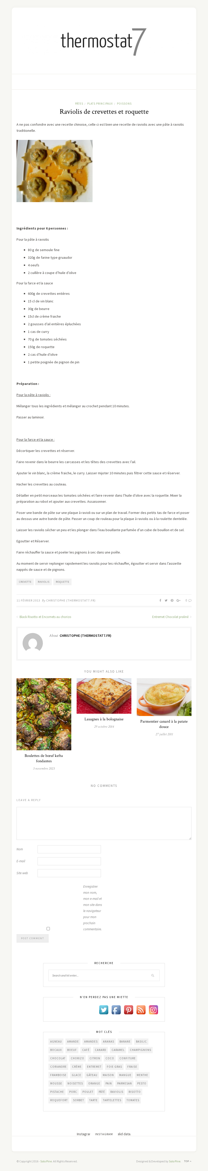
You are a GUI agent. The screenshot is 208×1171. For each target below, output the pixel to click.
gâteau (91, 1075)
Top (187, 1161)
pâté (102, 1092)
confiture (127, 1058)
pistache (57, 1092)
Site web (22, 873)
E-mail (20, 861)
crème (77, 1066)
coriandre (58, 1066)
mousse (56, 1083)
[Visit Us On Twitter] (103, 1009)
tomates (133, 1100)
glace (76, 1075)
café (86, 1050)
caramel (118, 1050)
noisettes (75, 1083)
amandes (91, 1041)
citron (95, 1058)
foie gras (114, 1066)
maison (108, 1075)
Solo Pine (46, 1161)
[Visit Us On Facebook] (116, 1009)
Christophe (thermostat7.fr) (71, 600)
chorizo (77, 1058)
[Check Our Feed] (141, 1009)
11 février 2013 (28, 600)
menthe (142, 1075)
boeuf (72, 1050)
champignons (140, 1050)
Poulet (87, 1092)
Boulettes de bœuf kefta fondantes (44, 758)
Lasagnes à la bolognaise (104, 719)
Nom (19, 849)
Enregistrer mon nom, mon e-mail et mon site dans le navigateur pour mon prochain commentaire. (92, 907)
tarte (93, 1100)
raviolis (43, 581)
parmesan (124, 1083)
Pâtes (79, 103)
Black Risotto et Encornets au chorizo (45, 617)
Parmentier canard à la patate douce (164, 724)
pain (109, 1083)
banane (125, 1041)
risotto (135, 1092)
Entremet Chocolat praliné (170, 617)
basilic (141, 1041)
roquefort (59, 1100)
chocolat (57, 1058)
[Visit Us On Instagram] (153, 1009)
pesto (141, 1083)
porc (73, 1092)
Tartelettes (112, 1100)
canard (100, 1050)
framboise (58, 1075)
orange (94, 1083)
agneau (56, 1041)
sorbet (78, 1100)
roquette (62, 581)
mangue (125, 1075)
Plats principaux (100, 103)
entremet (94, 1066)
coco (110, 1058)
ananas (108, 1041)
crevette (25, 581)
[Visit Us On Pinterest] (128, 1009)
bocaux (56, 1050)
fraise (132, 1066)
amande (73, 1041)
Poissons (124, 103)
